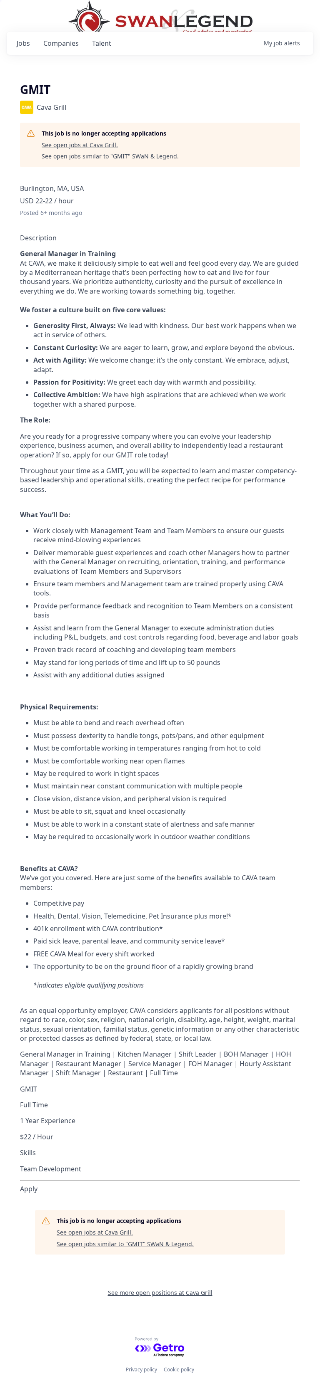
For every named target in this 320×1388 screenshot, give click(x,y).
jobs (23, 43)
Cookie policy (179, 1369)
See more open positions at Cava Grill (160, 1293)
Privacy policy (141, 1369)
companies (61, 43)
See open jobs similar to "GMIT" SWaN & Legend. (110, 156)
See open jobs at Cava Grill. (80, 145)
